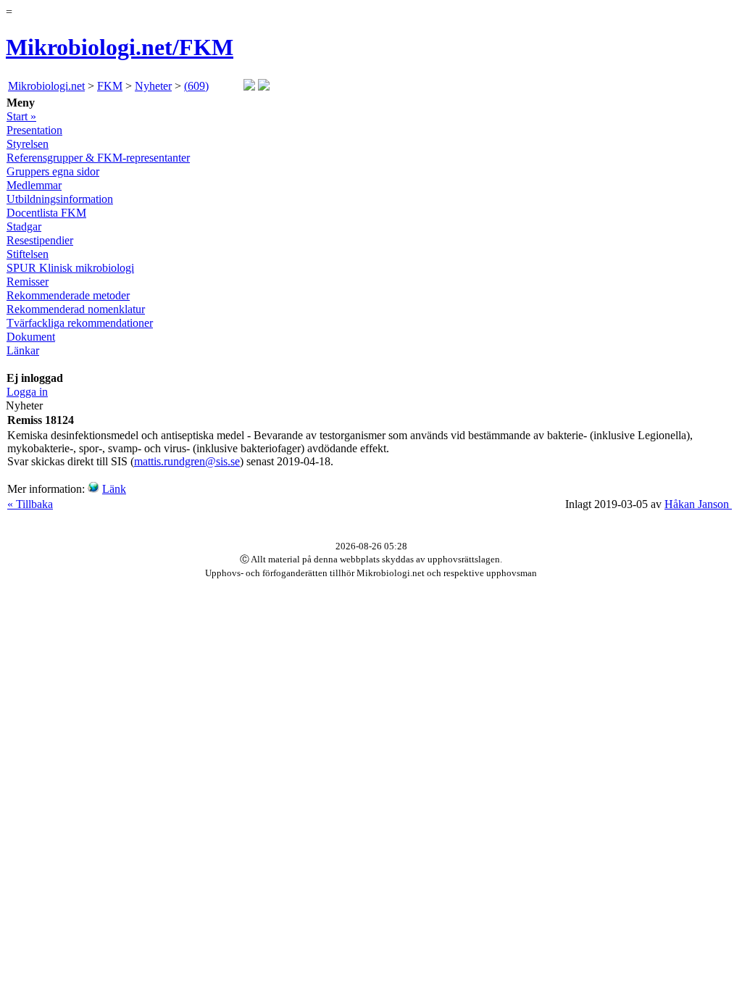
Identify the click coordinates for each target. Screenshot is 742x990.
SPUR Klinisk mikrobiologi (70, 268)
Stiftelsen (28, 254)
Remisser (28, 281)
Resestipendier (40, 240)
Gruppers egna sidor (53, 171)
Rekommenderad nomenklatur (76, 309)
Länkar (23, 350)
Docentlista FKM (46, 213)
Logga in (27, 392)
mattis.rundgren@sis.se (187, 461)
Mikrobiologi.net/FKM (119, 47)
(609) (196, 86)
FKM (109, 86)
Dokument (31, 336)
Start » (21, 116)
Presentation (34, 130)
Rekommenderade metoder (68, 295)
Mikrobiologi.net (46, 86)
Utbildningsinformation (60, 199)
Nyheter (153, 86)
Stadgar (24, 226)
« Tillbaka (30, 504)
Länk (114, 489)
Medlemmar (34, 185)
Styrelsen (28, 144)
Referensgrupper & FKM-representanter (98, 157)
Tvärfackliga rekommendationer (80, 323)
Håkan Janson (698, 504)
